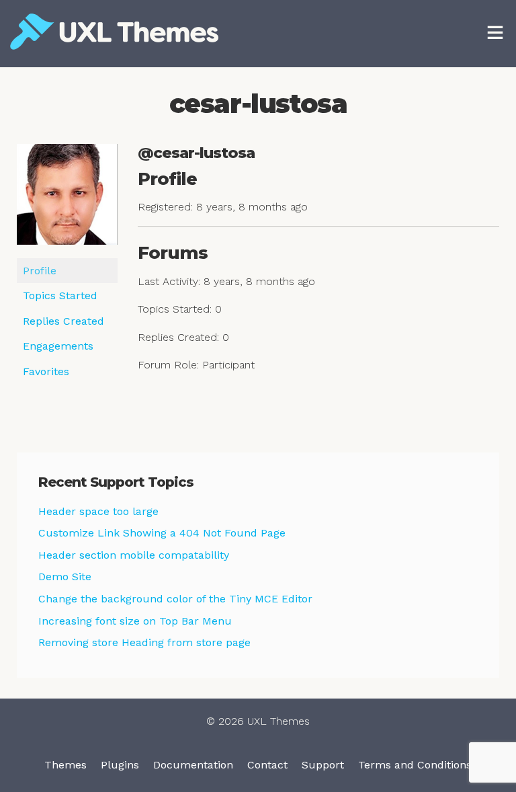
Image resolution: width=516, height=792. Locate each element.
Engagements (58, 346)
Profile (39, 270)
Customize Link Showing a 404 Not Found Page (162, 532)
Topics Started (60, 295)
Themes (65, 764)
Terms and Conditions (415, 764)
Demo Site (64, 576)
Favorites (46, 371)
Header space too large (98, 511)
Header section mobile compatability (133, 555)
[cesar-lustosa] (67, 200)
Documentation (193, 764)
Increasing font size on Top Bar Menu (135, 621)
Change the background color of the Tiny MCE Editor (175, 598)
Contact (267, 764)
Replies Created (63, 321)
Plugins (120, 764)
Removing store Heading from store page (144, 642)
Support (323, 764)
